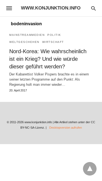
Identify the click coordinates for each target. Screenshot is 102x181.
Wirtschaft (53, 41)
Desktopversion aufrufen (65, 127)
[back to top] (90, 169)
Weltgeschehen (24, 41)
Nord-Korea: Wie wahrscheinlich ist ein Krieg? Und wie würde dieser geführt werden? (47, 58)
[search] (93, 8)
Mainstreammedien (27, 34)
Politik (54, 34)
